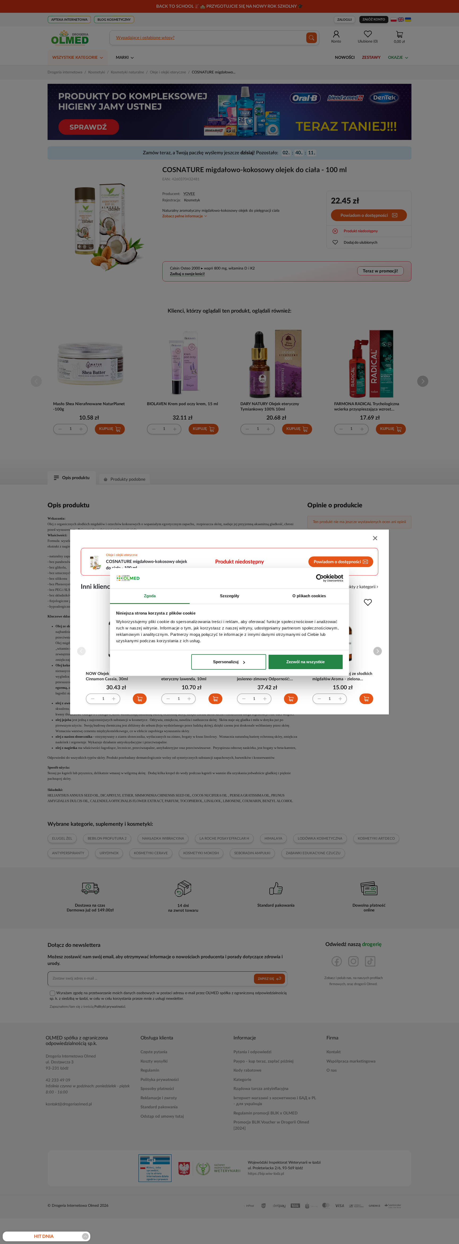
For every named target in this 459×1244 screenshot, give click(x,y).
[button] (378, 651)
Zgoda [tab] (150, 596)
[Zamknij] (375, 539)
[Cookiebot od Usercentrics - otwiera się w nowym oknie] (320, 578)
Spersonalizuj (226, 662)
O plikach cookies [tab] (309, 596)
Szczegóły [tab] (229, 596)
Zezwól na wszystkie (305, 662)
